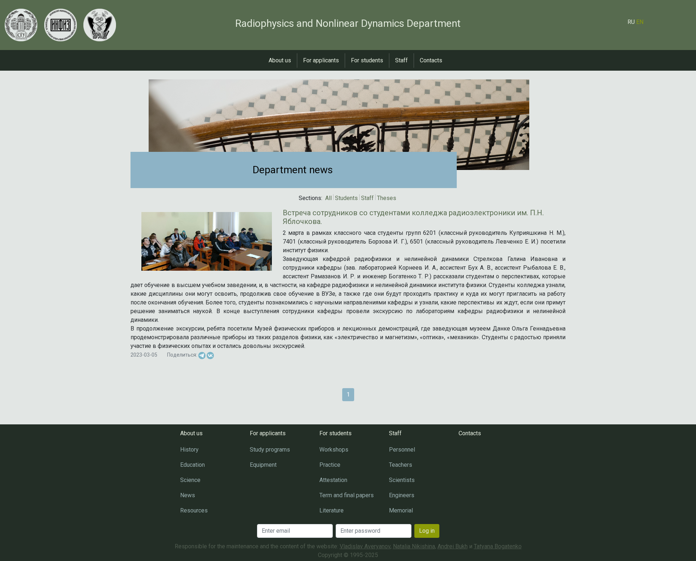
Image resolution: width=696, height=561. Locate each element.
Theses (386, 198)
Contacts (431, 60)
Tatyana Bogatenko (498, 546)
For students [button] (367, 60)
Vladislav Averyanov (365, 546)
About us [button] (280, 60)
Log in (427, 530)
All (328, 198)
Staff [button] (401, 60)
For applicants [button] (321, 60)
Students (346, 198)
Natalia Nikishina (414, 546)
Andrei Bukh (453, 546)
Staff (367, 198)
